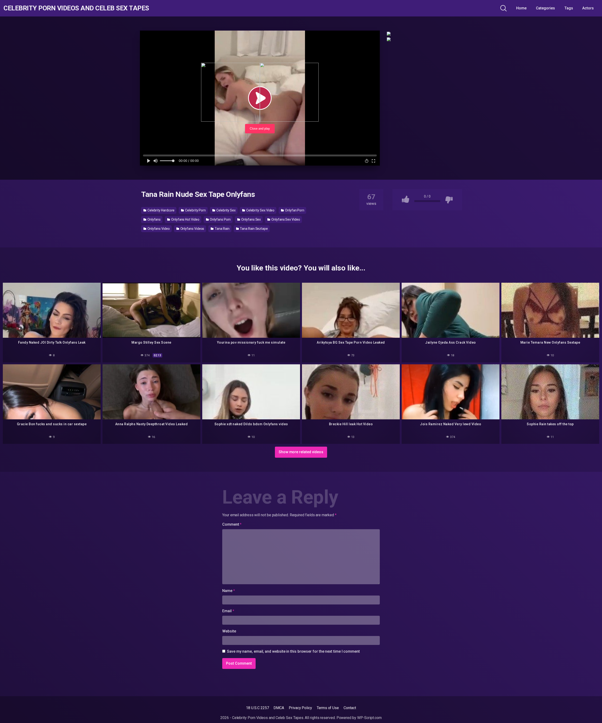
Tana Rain (221, 228)
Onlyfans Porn (220, 219)
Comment (232, 524)
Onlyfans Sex (251, 219)
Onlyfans (154, 219)
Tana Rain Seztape (253, 228)
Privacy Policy (300, 708)
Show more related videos (301, 452)
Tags (568, 8)
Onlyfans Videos (192, 228)
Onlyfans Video (158, 228)
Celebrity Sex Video (260, 210)
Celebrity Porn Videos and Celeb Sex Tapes (76, 8)
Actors (588, 8)
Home (521, 8)
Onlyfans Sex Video (285, 219)
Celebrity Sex (226, 210)
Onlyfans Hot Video (184, 219)
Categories (545, 8)
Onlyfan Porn (294, 210)
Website (229, 631)
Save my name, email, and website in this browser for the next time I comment (293, 651)
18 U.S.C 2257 (257, 708)
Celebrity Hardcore (160, 210)
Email (228, 611)
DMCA (278, 708)
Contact (350, 708)
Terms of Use (328, 708)
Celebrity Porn (195, 210)
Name (228, 590)
